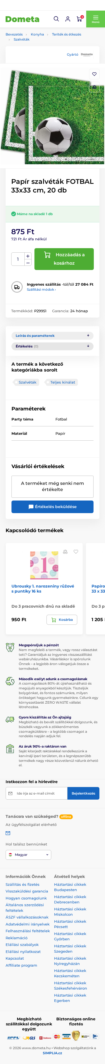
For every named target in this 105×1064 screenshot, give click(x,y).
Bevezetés (14, 34)
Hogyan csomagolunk (26, 898)
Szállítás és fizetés (22, 884)
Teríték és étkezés (66, 34)
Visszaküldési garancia (27, 891)
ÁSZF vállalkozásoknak (27, 917)
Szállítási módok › (41, 289)
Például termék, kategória (42, 47)
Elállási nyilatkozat (23, 951)
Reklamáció (16, 938)
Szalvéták (21, 39)
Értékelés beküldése (55, 506)
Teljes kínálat (62, 382)
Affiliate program (21, 965)
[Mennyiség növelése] (28, 256)
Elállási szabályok (22, 944)
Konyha (37, 34)
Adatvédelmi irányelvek (28, 924)
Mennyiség (18, 259)
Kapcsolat (15, 958)
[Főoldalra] (22, 19)
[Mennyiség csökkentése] (28, 262)
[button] (56, 19)
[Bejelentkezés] (67, 19)
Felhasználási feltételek (28, 931)
